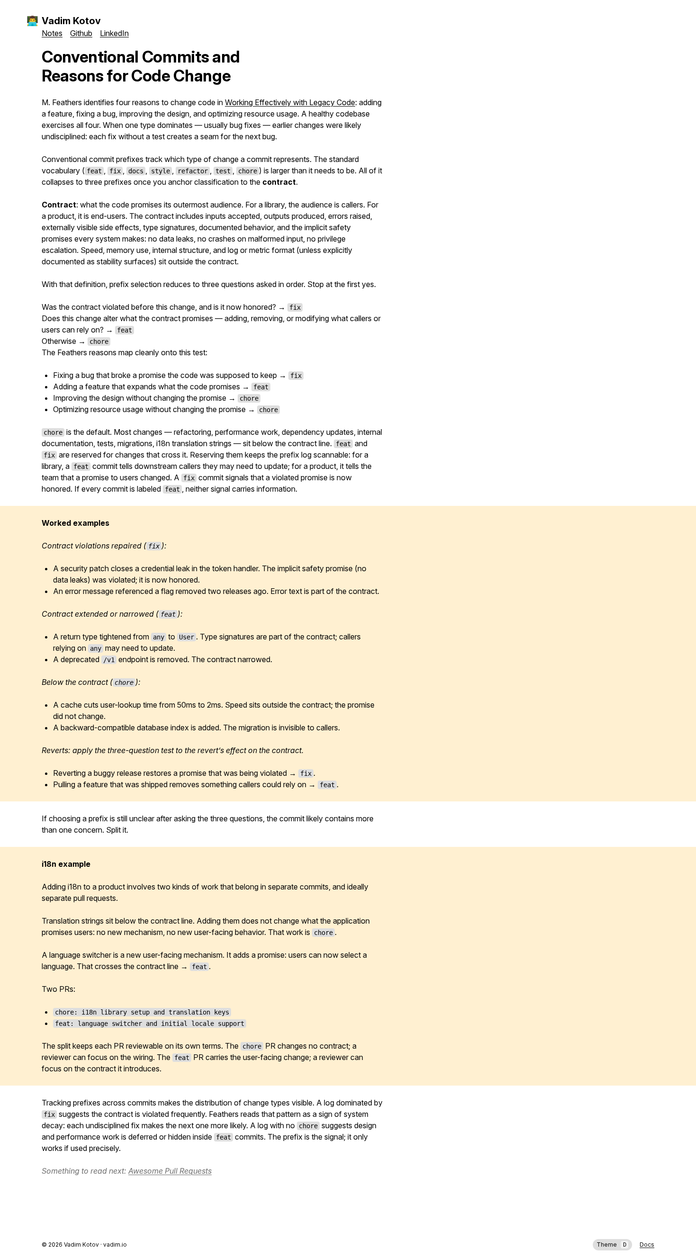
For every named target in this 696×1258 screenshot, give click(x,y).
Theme (611, 1244)
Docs (647, 1244)
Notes (52, 33)
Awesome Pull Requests (170, 1171)
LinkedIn (114, 33)
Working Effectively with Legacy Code (290, 102)
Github (81, 33)
